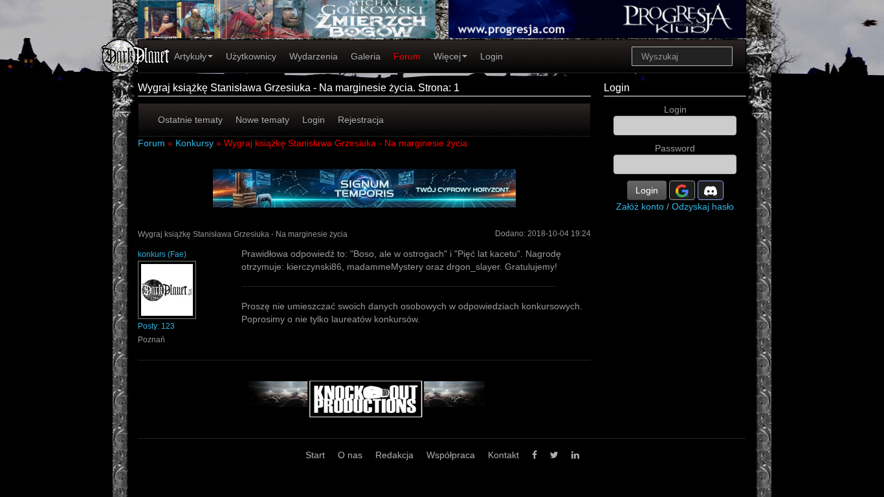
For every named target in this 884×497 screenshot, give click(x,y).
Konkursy (194, 143)
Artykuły (190, 56)
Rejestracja (361, 120)
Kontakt (503, 455)
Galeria (366, 56)
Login (491, 56)
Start (315, 455)
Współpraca (450, 455)
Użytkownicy (251, 56)
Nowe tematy (262, 120)
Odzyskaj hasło (703, 206)
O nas (350, 455)
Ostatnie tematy (190, 120)
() (162, 254)
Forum (407, 56)
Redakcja (394, 455)
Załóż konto (640, 206)
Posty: (156, 326)
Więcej (447, 56)
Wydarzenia (313, 56)
